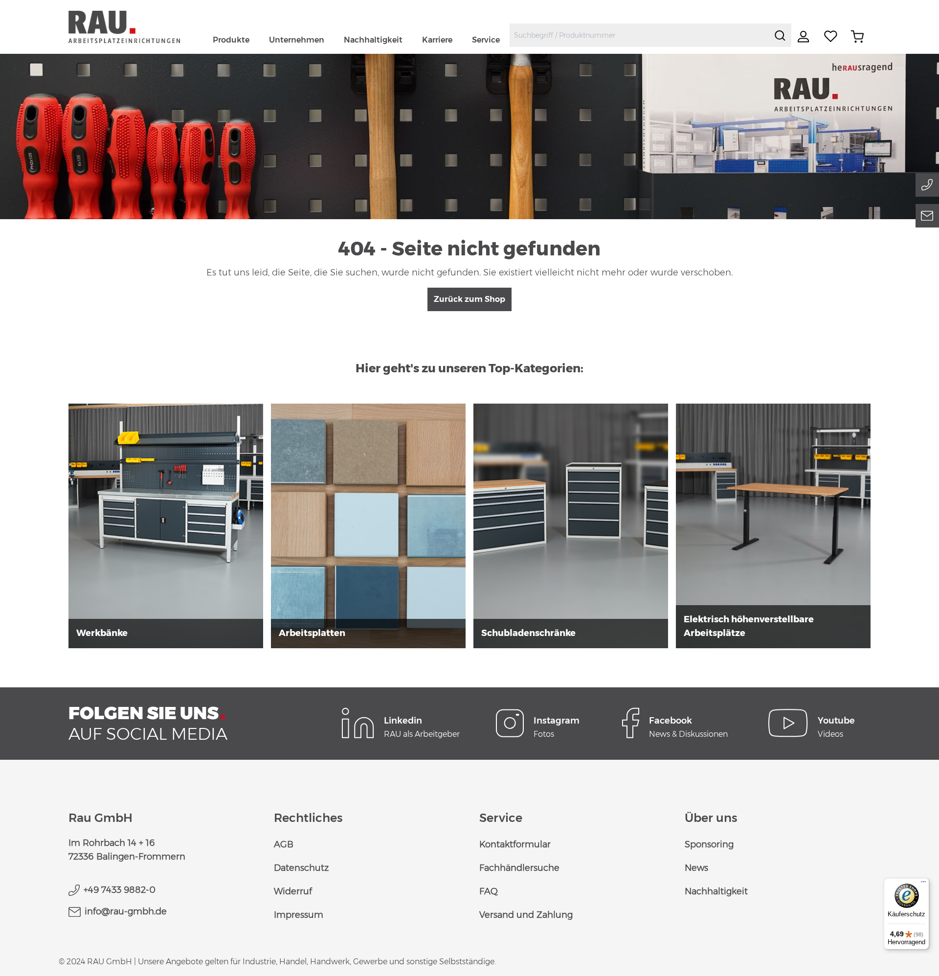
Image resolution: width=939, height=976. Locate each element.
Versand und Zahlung (526, 914)
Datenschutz (301, 868)
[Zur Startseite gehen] (135, 27)
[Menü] (923, 884)
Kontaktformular (515, 844)
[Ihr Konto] (804, 36)
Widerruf (293, 891)
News (696, 868)
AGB (283, 844)
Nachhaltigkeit (716, 891)
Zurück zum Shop (469, 299)
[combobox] (639, 35)
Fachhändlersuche (519, 868)
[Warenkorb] (857, 36)
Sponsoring (709, 844)
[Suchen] (780, 35)
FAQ (488, 891)
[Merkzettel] (831, 36)
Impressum (298, 914)
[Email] (927, 215)
